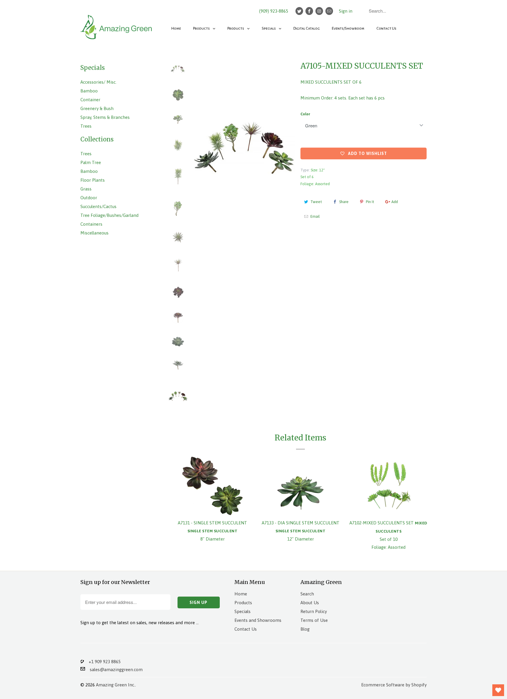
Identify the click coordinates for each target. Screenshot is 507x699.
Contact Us (245, 629)
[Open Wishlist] (498, 690)
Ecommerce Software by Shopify (394, 684)
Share (344, 202)
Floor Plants (92, 180)
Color (305, 114)
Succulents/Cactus (98, 206)
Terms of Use (314, 620)
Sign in (345, 11)
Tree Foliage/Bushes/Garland (109, 215)
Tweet (316, 202)
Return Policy (313, 611)
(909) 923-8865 (273, 11)
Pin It (370, 202)
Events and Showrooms (257, 620)
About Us (309, 602)
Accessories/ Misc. (98, 82)
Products (243, 602)
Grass (86, 188)
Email (315, 216)
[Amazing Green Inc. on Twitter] (299, 11)
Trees (86, 126)
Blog (305, 629)
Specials (242, 611)
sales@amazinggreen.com (114, 669)
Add (394, 202)
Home (240, 593)
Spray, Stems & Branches (105, 117)
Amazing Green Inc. (115, 684)
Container (90, 99)
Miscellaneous (94, 232)
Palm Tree (90, 162)
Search (307, 593)
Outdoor (88, 197)
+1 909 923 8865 (102, 661)
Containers (91, 224)
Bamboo (89, 90)
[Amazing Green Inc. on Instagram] (319, 11)
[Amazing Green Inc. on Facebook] (309, 11)
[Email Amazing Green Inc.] (329, 11)
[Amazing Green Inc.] (117, 24)
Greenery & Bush (97, 108)
